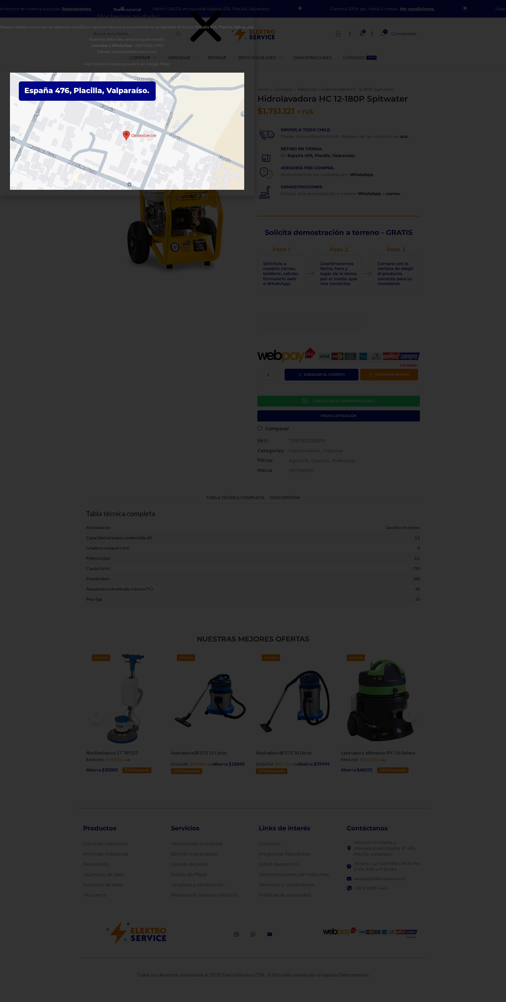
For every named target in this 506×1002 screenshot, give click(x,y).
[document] (253, 501)
